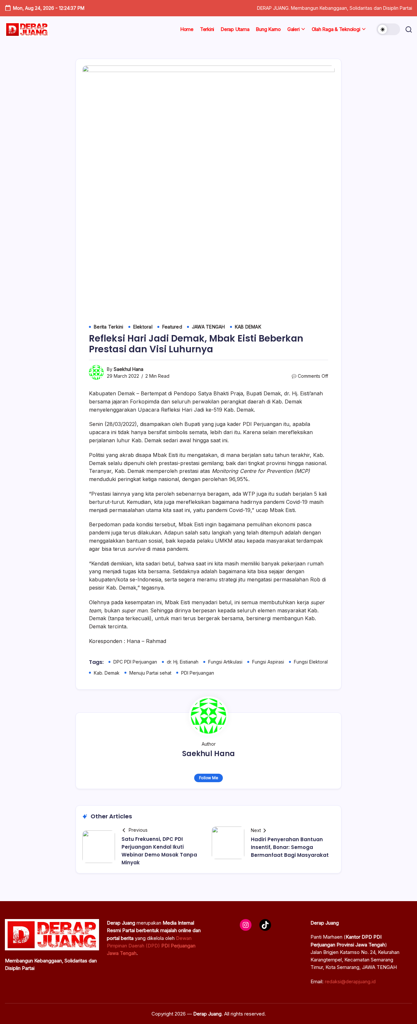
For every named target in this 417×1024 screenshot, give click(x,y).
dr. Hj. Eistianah (182, 662)
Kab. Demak (107, 673)
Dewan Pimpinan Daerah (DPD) (151, 946)
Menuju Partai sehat (150, 673)
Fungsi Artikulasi (225, 662)
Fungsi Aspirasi (268, 662)
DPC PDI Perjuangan (135, 662)
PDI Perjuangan (197, 673)
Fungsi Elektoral (311, 662)
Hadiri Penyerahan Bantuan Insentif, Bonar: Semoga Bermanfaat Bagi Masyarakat (290, 847)
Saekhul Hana (128, 369)
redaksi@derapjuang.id (350, 981)
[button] (388, 29)
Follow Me (208, 777)
